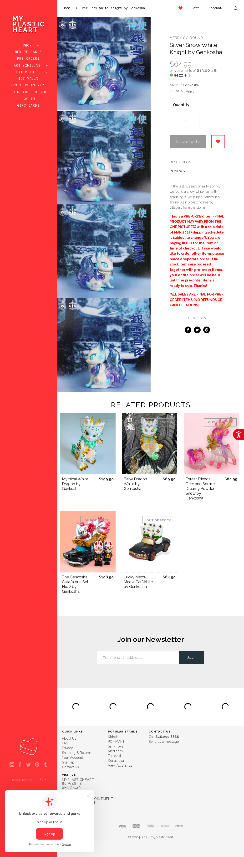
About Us (69, 738)
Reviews (177, 171)
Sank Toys (115, 746)
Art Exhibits (28, 65)
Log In (28, 99)
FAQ (65, 743)
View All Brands (120, 765)
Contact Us (70, 767)
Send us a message (164, 741)
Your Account (72, 757)
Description (180, 162)
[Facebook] (20, 765)
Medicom (115, 751)
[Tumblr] (45, 765)
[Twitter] (28, 765)
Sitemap (68, 762)
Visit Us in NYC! (28, 85)
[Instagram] (12, 765)
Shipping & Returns (77, 753)
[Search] (236, 8)
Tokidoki (114, 756)
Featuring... (28, 72)
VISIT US (69, 774)
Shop (28, 45)
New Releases (28, 52)
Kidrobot (115, 737)
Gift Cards (28, 105)
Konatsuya (116, 761)
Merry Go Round (186, 38)
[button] (197, 72)
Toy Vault (29, 78)
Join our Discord (28, 92)
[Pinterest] (37, 765)
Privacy (67, 748)
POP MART (116, 741)
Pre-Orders (28, 58)
